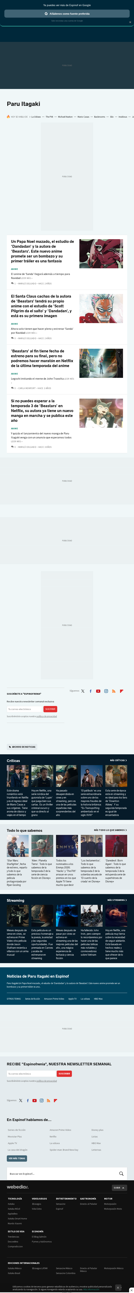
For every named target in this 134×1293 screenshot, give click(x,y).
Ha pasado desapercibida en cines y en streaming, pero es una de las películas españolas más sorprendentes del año (66, 803)
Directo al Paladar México (88, 1270)
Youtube (98, 690)
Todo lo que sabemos (24, 830)
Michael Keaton (65, 116)
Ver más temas (17, 1158)
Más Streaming (116, 900)
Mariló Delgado (27, 283)
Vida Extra (37, 1208)
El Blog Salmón (39, 1236)
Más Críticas (117, 760)
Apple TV (72, 998)
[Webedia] (17, 1187)
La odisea (85, 998)
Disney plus (97, 1129)
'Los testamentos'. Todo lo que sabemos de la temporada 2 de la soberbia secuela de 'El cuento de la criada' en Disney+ (91, 871)
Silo (112, 116)
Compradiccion (15, 1246)
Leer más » (26, 278)
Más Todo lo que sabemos (109, 830)
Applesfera (12, 1213)
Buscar (121, 1174)
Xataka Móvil (14, 1208)
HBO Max (98, 998)
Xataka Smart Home (17, 1218)
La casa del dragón (17, 1149)
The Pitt (49, 116)
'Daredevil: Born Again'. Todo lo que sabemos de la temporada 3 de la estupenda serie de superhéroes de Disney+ (115, 871)
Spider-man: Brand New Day (64, 1149)
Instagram (106, 690)
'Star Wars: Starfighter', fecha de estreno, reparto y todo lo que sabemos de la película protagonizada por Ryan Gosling (17, 873)
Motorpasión (110, 1203)
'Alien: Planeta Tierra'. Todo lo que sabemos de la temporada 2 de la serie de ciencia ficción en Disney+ (41, 869)
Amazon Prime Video (54, 998)
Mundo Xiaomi (15, 1223)
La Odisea (36, 116)
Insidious (123, 116)
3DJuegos (36, 1203)
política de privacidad (46, 716)
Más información (91, 1289)
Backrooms (99, 116)
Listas (95, 1136)
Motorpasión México (114, 1268)
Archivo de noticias (23, 746)
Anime (14, 269)
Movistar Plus (15, 1136)
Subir (117, 1187)
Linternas (96, 1149)
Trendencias (13, 1236)
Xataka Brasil (14, 1273)
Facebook (90, 690)
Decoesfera (13, 1241)
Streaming (15, 900)
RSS (114, 690)
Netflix (53, 1136)
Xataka (11, 1203)
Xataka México (15, 1268)
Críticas (13, 761)
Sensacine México (64, 1268)
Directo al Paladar (88, 1203)
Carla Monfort (27, 388)
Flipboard (121, 690)
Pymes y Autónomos (42, 1241)
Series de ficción (32, 998)
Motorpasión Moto (113, 1208)
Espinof (59, 1208)
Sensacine (60, 1203)
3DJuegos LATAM (39, 1268)
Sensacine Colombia (65, 1273)
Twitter (82, 690)
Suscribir (50, 709)
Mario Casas (83, 116)
